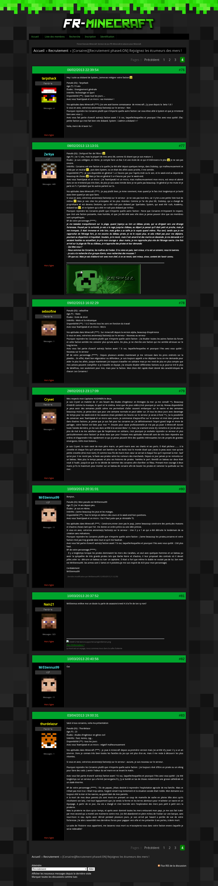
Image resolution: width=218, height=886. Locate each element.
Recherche (74, 36)
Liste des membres (55, 36)
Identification (107, 36)
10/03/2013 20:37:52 (83, 596)
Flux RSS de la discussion (173, 865)
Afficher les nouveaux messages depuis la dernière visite (61, 873)
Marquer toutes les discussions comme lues (54, 876)
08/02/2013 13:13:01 (83, 146)
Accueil (35, 36)
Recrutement (58, 50)
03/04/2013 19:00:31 (83, 715)
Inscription (90, 36)
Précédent (151, 60)
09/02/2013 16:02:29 (83, 303)
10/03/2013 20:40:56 (83, 659)
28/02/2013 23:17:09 (83, 391)
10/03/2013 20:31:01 (83, 489)
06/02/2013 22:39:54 (83, 70)
